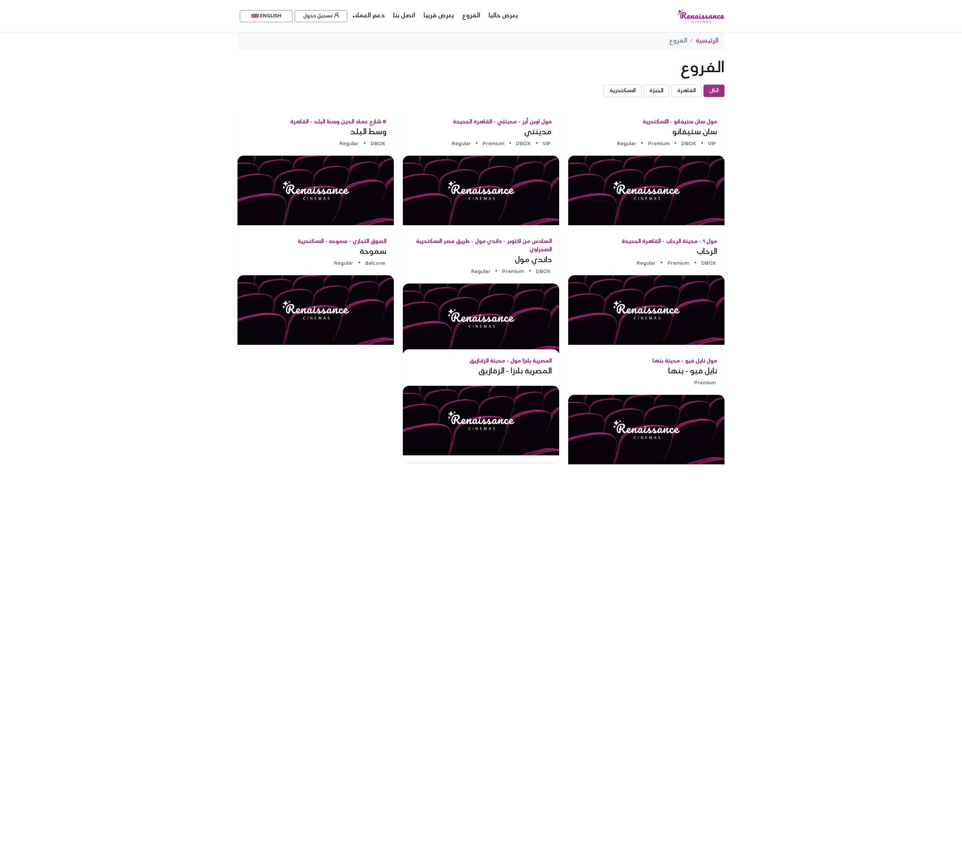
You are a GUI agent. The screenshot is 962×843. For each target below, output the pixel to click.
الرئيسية (707, 41)
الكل (713, 90)
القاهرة (686, 90)
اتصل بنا (404, 16)
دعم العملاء (368, 16)
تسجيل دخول (318, 16)
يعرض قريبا (439, 16)
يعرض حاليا (503, 16)
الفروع (471, 16)
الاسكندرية (622, 90)
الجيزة (656, 90)
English (270, 16)
